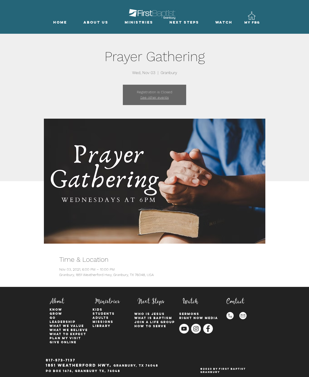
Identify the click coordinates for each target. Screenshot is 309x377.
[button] (95, 22)
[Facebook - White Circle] (208, 329)
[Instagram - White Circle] (196, 329)
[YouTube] (184, 329)
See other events (154, 97)
